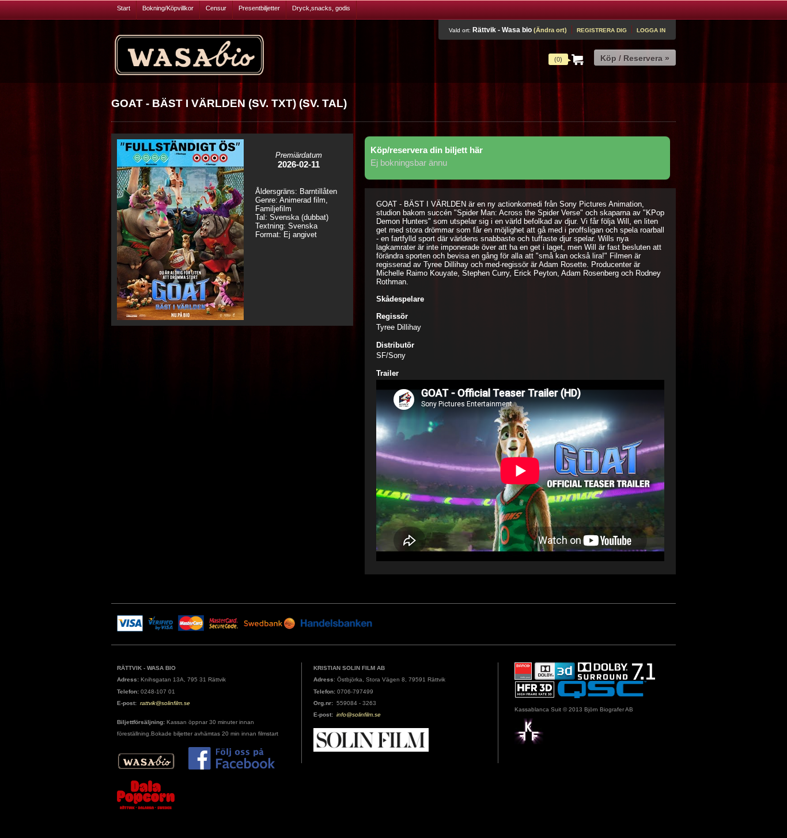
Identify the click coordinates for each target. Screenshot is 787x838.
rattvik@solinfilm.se (165, 703)
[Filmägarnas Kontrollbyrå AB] (528, 730)
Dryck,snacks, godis (321, 8)
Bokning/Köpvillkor (168, 8)
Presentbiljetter (259, 8)
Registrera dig (602, 30)
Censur (216, 8)
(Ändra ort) (550, 29)
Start (123, 8)
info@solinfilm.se (358, 714)
